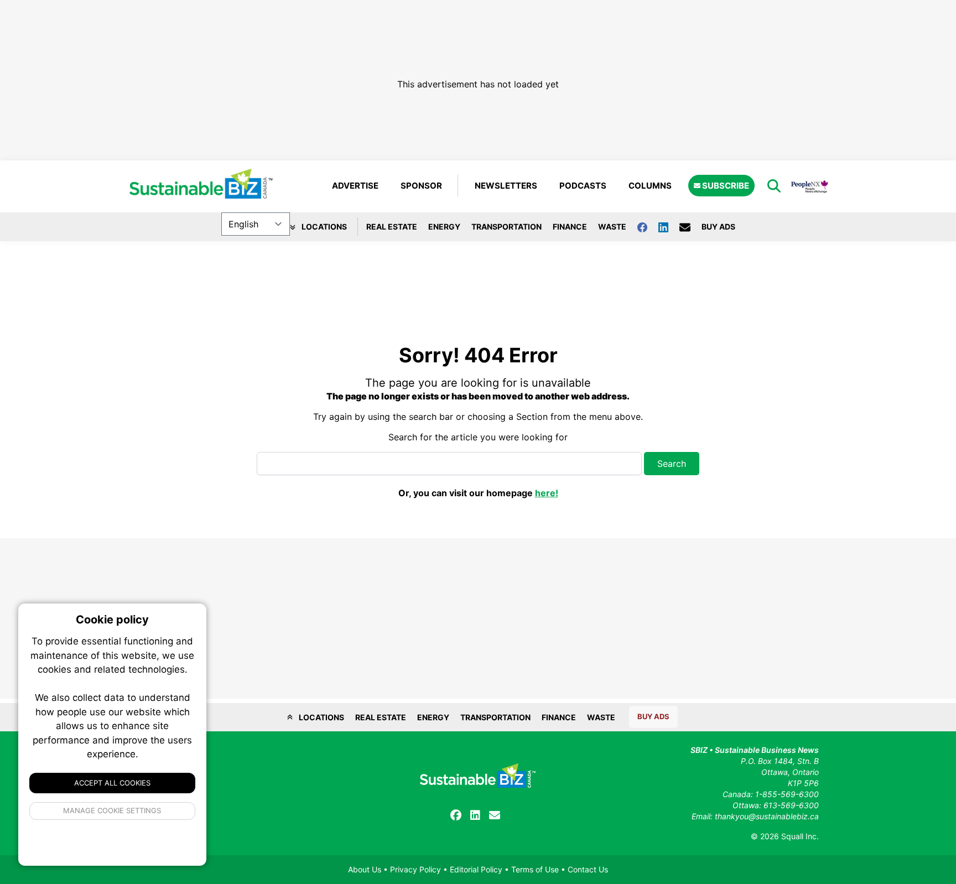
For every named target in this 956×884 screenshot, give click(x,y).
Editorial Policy (476, 869)
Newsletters (506, 185)
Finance (570, 226)
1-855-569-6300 (787, 794)
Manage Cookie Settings (113, 810)
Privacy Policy (415, 869)
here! (546, 492)
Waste (612, 226)
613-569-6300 (791, 805)
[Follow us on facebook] (647, 226)
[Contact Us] (690, 226)
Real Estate (391, 226)
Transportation (506, 226)
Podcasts (582, 185)
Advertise (355, 185)
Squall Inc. (800, 836)
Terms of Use (535, 869)
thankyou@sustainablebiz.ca (767, 816)
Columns (650, 185)
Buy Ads (718, 226)
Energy (444, 226)
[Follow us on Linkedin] (668, 226)
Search (671, 463)
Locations (323, 226)
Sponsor (421, 185)
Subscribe (724, 185)
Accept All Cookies (112, 782)
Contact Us (588, 869)
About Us (364, 869)
